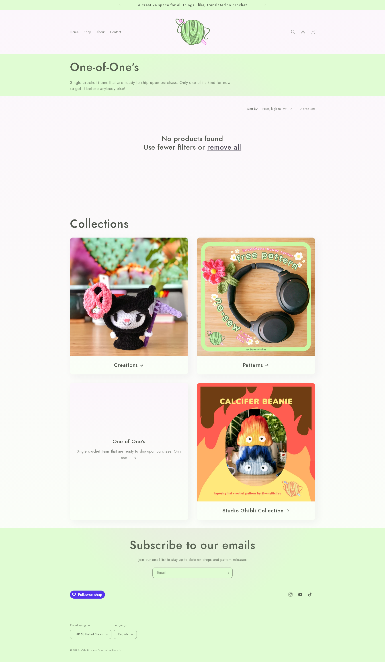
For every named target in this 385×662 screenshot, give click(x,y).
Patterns (253, 365)
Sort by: (252, 109)
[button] (293, 32)
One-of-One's (129, 442)
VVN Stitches (89, 650)
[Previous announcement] (120, 5)
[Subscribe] (227, 573)
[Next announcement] (265, 5)
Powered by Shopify (109, 650)
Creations (126, 365)
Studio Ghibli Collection (253, 510)
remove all (224, 147)
